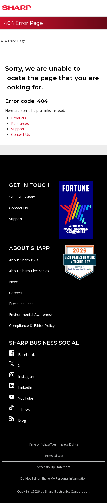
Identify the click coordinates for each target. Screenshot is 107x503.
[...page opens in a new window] (76, 209)
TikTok (24, 409)
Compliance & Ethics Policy (32, 325)
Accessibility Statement (53, 467)
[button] (102, 8)
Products (18, 117)
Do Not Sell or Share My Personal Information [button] (53, 478)
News (14, 281)
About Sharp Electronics (29, 270)
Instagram (26, 376)
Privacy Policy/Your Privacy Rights (53, 444)
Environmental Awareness (31, 314)
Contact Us (20, 134)
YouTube (25, 398)
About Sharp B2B (23, 259)
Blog (22, 420)
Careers (15, 292)
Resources (20, 123)
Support (17, 128)
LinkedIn (25, 387)
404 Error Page (13, 40)
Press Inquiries (21, 303)
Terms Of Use (53, 456)
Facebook (26, 354)
